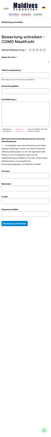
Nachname (6, 184)
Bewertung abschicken (14, 223)
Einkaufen (26, 14)
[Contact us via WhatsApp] (44, 430)
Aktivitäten (14, 14)
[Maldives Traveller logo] (25, 6)
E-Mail (4, 196)
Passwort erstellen (10, 209)
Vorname (6, 171)
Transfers (37, 14)
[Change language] (44, 7)
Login (6, 8)
